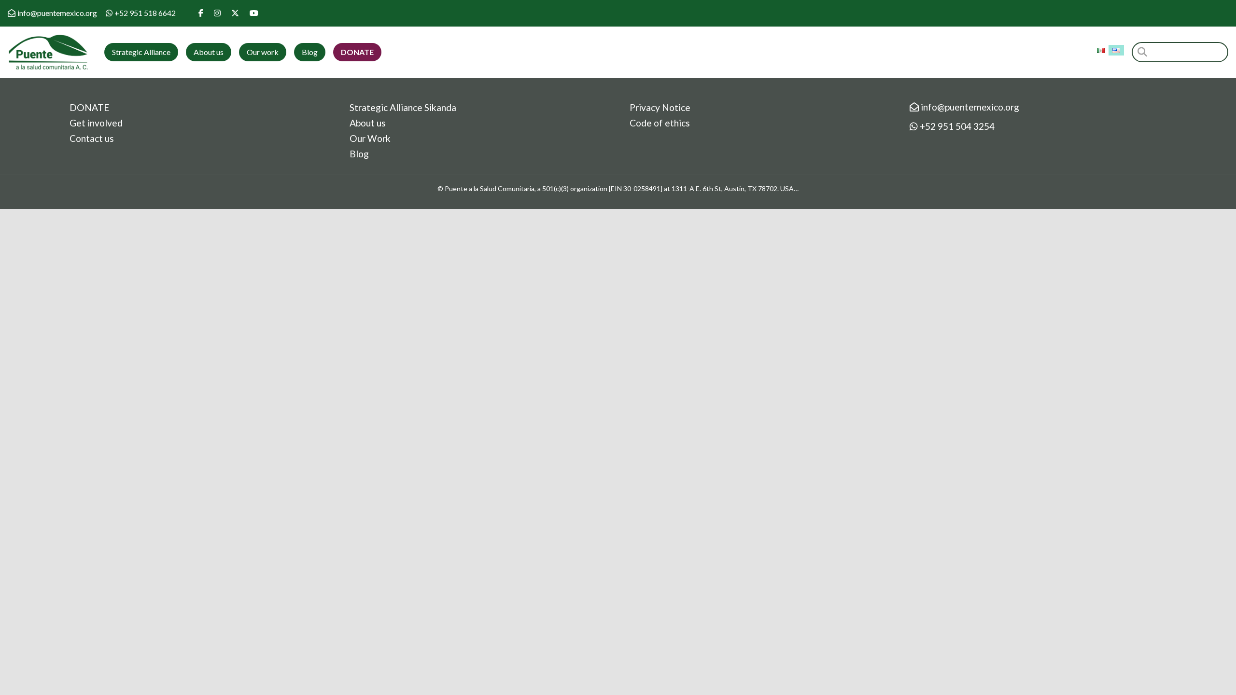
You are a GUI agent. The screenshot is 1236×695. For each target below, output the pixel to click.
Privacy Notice (660, 107)
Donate (357, 51)
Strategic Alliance (141, 51)
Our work (263, 51)
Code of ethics (660, 122)
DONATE (90, 107)
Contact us (92, 138)
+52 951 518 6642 (145, 12)
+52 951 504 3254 (956, 126)
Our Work (370, 138)
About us (209, 51)
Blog (310, 51)
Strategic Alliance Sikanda (403, 107)
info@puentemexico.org (57, 12)
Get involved (96, 122)
